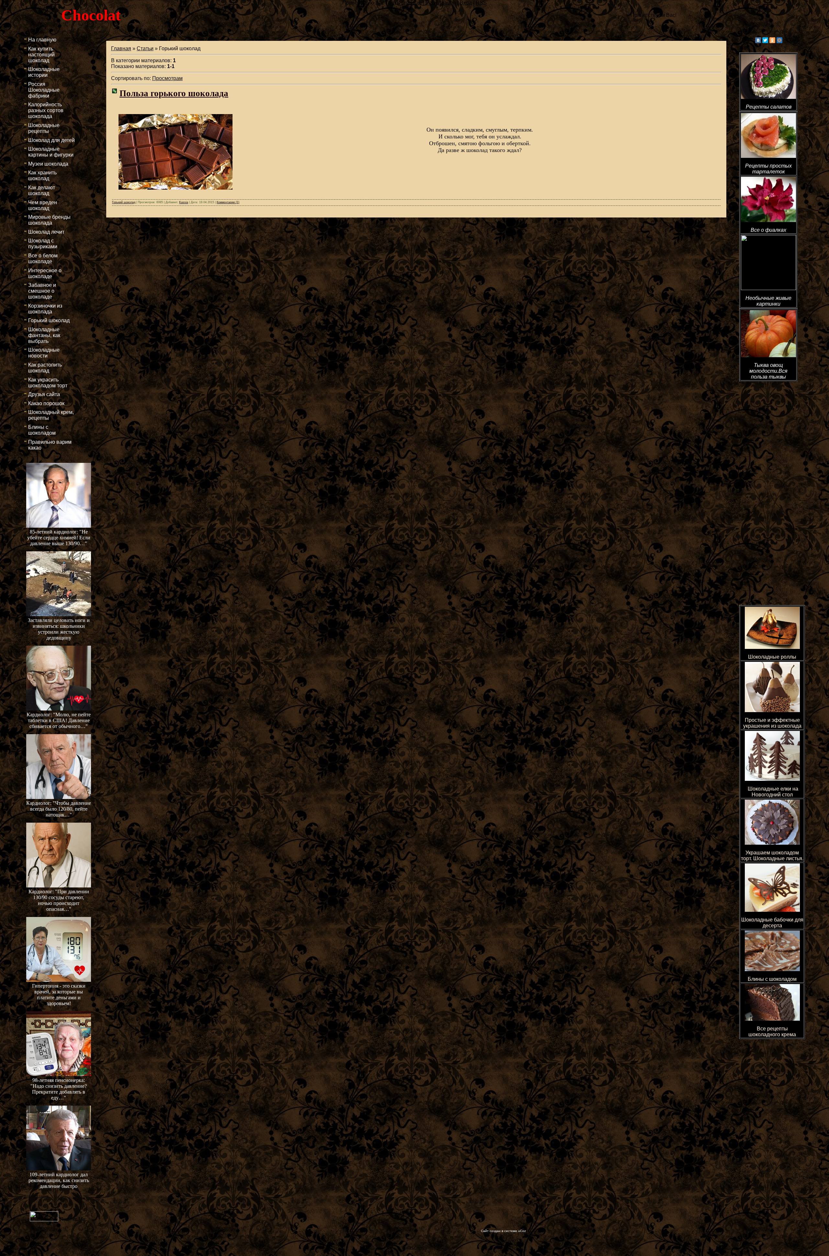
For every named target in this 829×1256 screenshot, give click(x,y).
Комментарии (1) (228, 202)
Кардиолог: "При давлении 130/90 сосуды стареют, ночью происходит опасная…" (58, 900)
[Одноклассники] (772, 40)
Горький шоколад (123, 202)
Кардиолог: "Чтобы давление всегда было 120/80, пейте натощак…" (58, 808)
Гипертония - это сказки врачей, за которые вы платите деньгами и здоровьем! (58, 994)
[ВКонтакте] (758, 40)
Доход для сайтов (36, 1196)
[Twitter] (765, 40)
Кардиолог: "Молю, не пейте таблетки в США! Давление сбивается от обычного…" (59, 720)
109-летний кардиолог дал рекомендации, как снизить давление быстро (58, 1180)
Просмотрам (167, 78)
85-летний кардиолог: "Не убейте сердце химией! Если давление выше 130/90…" (58, 537)
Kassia (183, 202)
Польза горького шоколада (173, 93)
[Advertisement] (768, 488)
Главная (121, 48)
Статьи (145, 48)
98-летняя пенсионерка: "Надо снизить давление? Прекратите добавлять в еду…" (58, 1088)
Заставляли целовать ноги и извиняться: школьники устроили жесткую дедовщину (59, 628)
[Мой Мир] (779, 40)
